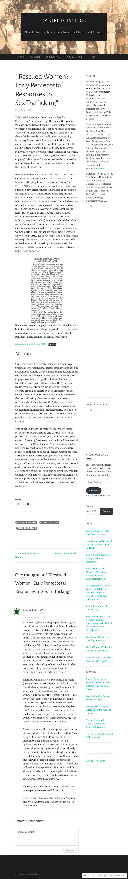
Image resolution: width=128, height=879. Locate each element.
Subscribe (94, 490)
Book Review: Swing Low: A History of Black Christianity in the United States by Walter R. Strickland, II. (99, 623)
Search (89, 506)
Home (21, 57)
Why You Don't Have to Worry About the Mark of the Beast (98, 709)
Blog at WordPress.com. (29, 874)
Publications (53, 57)
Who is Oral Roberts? (67, 553)
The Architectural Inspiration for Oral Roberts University (96, 723)
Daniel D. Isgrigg (64, 20)
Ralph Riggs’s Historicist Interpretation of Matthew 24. (98, 558)
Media (92, 57)
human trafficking (27, 522)
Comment (70, 850)
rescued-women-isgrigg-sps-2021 (30, 344)
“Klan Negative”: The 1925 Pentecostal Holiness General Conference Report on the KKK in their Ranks (99, 592)
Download (52, 344)
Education (34, 57)
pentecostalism (50, 522)
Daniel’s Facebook (95, 761)
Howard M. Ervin (74, 57)
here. (101, 168)
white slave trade (27, 528)
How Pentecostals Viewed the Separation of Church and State (99, 544)
